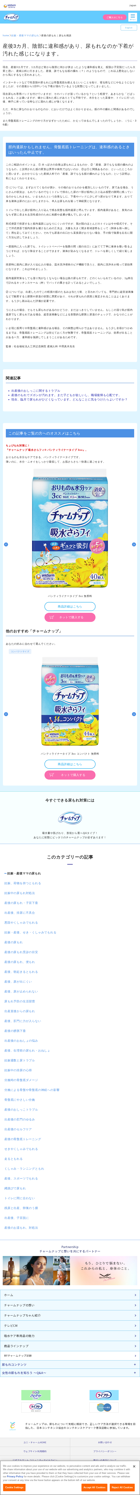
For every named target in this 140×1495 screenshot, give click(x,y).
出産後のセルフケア (18, 1129)
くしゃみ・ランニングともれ (24, 1168)
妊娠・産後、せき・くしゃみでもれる (30, 932)
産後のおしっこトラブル (21, 1109)
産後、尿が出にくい (18, 981)
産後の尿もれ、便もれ (19, 961)
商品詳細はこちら (70, 606)
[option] (70, 544)
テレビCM (11, 1325)
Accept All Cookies (94, 1487)
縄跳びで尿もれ (15, 1188)
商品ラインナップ (16, 1346)
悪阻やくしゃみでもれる (21, 922)
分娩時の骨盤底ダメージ (21, 1080)
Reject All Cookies (122, 1487)
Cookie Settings (14, 1487)
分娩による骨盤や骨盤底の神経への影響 (31, 1089)
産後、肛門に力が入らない (22, 1021)
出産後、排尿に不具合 (19, 912)
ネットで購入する (71, 617)
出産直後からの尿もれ (19, 1011)
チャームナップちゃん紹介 (22, 1315)
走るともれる (13, 1158)
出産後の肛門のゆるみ (19, 1119)
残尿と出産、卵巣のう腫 (21, 1208)
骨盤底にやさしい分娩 (19, 1099)
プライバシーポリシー (105, 1451)
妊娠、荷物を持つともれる (22, 883)
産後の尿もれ (13, 942)
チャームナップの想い (19, 1305)
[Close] (134, 1466)
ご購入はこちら (114, 17)
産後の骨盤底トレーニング (22, 1139)
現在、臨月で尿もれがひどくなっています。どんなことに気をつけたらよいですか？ (69, 399)
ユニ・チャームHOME (35, 1442)
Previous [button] (6, 544)
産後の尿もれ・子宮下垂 (21, 902)
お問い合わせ (105, 1442)
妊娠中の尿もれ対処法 (19, 893)
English (129, 27)
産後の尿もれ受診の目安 (21, 952)
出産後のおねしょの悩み (21, 1040)
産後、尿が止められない (21, 991)
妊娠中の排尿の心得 (18, 1070)
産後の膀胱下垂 (15, 1030)
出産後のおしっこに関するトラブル (35, 390)
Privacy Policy (15, 1476)
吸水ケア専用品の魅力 (19, 1336)
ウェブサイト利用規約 (35, 1451)
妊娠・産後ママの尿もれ (24, 873)
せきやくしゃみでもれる (21, 1149)
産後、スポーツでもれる (21, 1178)
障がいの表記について (105, 1460)
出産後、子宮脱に (16, 1217)
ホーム (8, 1295)
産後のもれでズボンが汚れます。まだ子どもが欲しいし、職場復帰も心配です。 (66, 395)
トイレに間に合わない (19, 1198)
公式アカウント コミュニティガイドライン (35, 1460)
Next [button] (134, 544)
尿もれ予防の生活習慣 (19, 1001)
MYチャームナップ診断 (18, 1355)
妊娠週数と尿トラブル (19, 1060)
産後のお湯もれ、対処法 (21, 1227)
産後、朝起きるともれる (21, 971)
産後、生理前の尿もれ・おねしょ (27, 1050)
